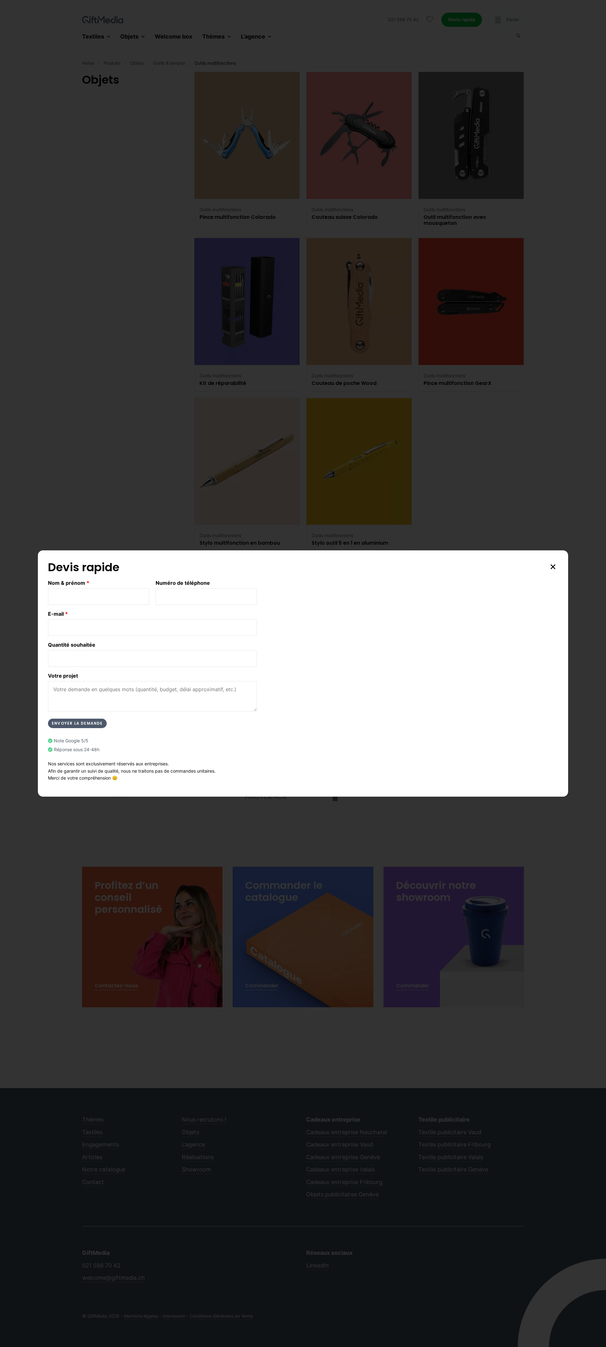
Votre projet (63, 676)
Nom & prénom (68, 583)
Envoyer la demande (77, 723)
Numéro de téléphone (183, 583)
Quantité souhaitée (71, 645)
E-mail (58, 614)
